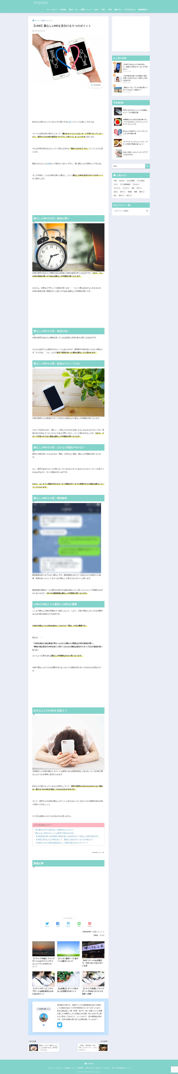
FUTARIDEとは (130, 9)
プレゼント (136, 184)
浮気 (110, 9)
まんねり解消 (130, 180)
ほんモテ (121, 180)
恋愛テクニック (86, 9)
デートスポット (52, 9)
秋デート (129, 195)
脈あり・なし (73, 9)
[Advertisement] (68, 104)
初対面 (130, 191)
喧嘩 (135, 191)
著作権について (70, 1068)
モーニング (117, 188)
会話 (133, 188)
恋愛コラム (118, 9)
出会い (96, 9)
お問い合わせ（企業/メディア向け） (97, 1068)
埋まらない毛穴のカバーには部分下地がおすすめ (54, 833)
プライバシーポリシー (55, 1068)
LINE (69, 122)
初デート (122, 191)
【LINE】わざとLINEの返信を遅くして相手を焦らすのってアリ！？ (61, 843)
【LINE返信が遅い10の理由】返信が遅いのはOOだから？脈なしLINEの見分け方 (66, 836)
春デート (121, 195)
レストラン (126, 188)
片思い (103, 9)
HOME (90, 1063)
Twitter (59, 1028)
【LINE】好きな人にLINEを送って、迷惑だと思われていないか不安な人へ (64, 840)
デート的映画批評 (125, 184)
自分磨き (63, 9)
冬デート (139, 188)
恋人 (115, 195)
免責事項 (80, 1068)
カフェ (116, 184)
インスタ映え (141, 180)
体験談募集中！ (143, 9)
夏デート (141, 191)
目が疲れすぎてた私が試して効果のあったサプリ (54, 830)
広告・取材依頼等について (121, 1068)
